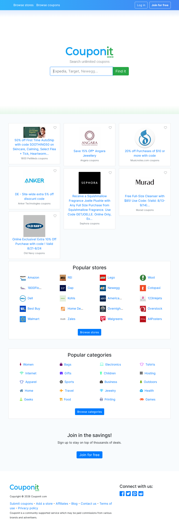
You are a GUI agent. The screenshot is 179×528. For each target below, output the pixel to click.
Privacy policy (28, 508)
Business (110, 382)
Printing (109, 399)
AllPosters (154, 319)
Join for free (89, 455)
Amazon (32, 277)
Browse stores (23, 5)
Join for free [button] (160, 5)
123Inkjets (154, 298)
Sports (68, 382)
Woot (150, 277)
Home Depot (75, 308)
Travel (68, 390)
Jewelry (109, 390)
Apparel (30, 382)
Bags (66, 364)
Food (66, 399)
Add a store (44, 503)
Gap (70, 288)
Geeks (27, 399)
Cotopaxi (153, 288)
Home (28, 390)
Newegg (113, 288)
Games (149, 399)
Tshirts (149, 364)
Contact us (88, 503)
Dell (29, 298)
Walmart (32, 319)
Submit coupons (21, 503)
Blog (74, 503)
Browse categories (89, 411)
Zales (70, 319)
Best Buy (33, 308)
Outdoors (149, 382)
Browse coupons (48, 5)
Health (148, 390)
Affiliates (62, 503)
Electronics (112, 364)
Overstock (154, 308)
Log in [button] (141, 5)
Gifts (67, 373)
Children (109, 373)
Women (27, 364)
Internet (30, 373)
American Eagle (118, 298)
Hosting (149, 373)
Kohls (70, 298)
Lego (110, 277)
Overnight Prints (118, 308)
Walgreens (114, 319)
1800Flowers (36, 288)
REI (69, 277)
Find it (121, 71)
